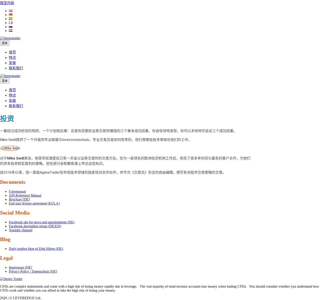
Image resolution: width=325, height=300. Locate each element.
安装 (12, 63)
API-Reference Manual (25, 195)
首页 (12, 52)
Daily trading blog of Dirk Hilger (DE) (36, 249)
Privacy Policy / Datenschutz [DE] (33, 271)
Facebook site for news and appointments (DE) (42, 222)
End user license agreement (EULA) (34, 203)
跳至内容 (7, 3)
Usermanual (17, 191)
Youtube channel (20, 230)
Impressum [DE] (20, 267)
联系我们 (16, 68)
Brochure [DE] (19, 199)
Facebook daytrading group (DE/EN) (35, 226)
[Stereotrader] (10, 76)
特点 (12, 57)
